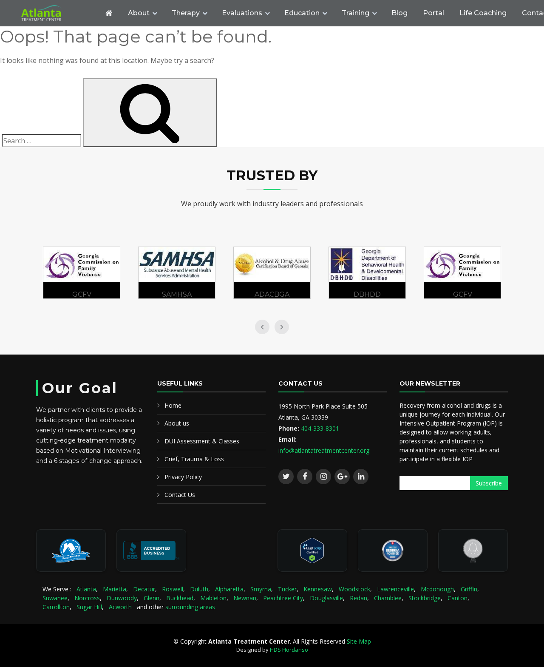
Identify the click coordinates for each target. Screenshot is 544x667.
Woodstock (354, 589)
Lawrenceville (395, 589)
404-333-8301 (320, 428)
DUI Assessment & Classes (201, 441)
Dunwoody (122, 598)
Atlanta (86, 589)
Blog (399, 13)
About (139, 13)
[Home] (109, 13)
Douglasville (326, 598)
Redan (358, 598)
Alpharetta (229, 589)
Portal (433, 13)
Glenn (151, 598)
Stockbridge (424, 598)
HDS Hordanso (289, 649)
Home (172, 405)
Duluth (199, 589)
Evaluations (242, 13)
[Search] (150, 112)
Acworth (120, 607)
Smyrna (260, 589)
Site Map (359, 641)
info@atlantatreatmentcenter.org (323, 450)
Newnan (244, 598)
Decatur (144, 589)
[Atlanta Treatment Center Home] (57, 13)
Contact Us (179, 495)
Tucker (287, 589)
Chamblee (388, 598)
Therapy (186, 13)
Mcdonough (437, 589)
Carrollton (56, 607)
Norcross (87, 598)
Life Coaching (483, 13)
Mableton (213, 598)
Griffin (469, 589)
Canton (458, 598)
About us (176, 423)
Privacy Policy (183, 477)
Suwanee (55, 598)
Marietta (114, 589)
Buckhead (179, 598)
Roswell (172, 589)
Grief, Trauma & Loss (194, 459)
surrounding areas (190, 607)
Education (302, 13)
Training (355, 13)
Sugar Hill (89, 607)
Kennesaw (317, 589)
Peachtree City (283, 598)
